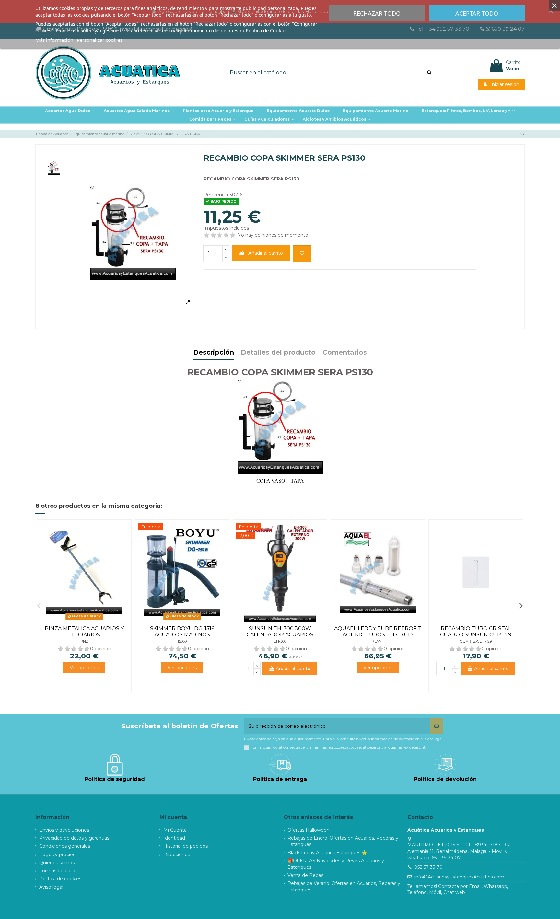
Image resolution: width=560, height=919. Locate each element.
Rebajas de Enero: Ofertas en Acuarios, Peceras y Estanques (342, 841)
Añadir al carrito (265, 253)
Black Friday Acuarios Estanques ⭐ (327, 852)
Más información (54, 40)
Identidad (174, 838)
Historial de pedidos (185, 846)
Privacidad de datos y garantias (74, 838)
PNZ (84, 641)
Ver (84, 667)
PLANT (378, 641)
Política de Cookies (266, 30)
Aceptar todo (476, 13)
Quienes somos (57, 863)
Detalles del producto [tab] (278, 352)
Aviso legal (51, 887)
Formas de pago (57, 871)
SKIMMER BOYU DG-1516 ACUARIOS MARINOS (182, 631)
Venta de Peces (305, 875)
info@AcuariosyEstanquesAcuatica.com (459, 877)
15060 (182, 641)
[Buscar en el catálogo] (429, 72)
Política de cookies (60, 879)
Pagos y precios (57, 854)
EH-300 (280, 641)
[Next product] (524, 134)
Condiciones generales (64, 846)
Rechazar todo (377, 13)
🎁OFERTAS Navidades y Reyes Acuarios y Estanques (335, 864)
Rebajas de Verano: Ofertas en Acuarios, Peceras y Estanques (343, 886)
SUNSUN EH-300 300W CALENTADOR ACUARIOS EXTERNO (280, 634)
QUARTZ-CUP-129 (476, 641)
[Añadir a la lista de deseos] (302, 253)
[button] (220, 111)
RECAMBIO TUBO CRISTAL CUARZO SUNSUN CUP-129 (475, 631)
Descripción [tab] (213, 352)
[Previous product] (521, 134)
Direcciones (176, 854)
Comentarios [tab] (344, 352)
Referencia (216, 195)
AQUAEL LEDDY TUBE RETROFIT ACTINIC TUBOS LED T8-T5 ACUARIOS (378, 634)
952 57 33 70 (428, 867)
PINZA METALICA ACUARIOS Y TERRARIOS (84, 631)
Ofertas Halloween (308, 830)
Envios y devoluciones (64, 830)
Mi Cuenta (175, 830)
